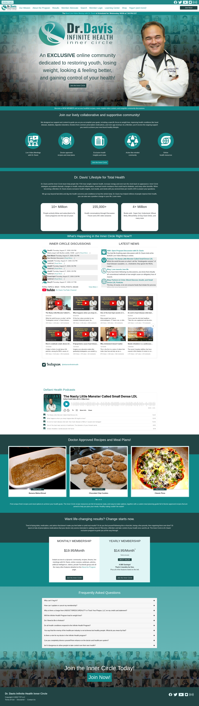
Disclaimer (21, 700)
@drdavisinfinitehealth (70, 364)
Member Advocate (69, 8)
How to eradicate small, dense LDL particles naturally (58, 344)
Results (55, 8)
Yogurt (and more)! (137, 8)
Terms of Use (10, 700)
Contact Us (31, 700)
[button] (153, 326)
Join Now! (188, 8)
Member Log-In (7, 2)
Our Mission (24, 8)
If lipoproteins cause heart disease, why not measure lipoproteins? (85, 344)
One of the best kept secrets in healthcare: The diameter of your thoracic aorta (113, 313)
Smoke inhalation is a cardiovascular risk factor (140, 344)
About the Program (41, 8)
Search (84, 8)
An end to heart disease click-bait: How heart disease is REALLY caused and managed (140, 313)
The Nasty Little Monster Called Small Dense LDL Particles (58, 313)
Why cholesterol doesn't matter (111, 344)
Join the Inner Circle (77, 85)
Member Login (96, 8)
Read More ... (84, 253)
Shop (124, 8)
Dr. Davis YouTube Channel (66, 290)
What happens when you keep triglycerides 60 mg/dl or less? (85, 313)
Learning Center (112, 8)
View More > (93, 287)
